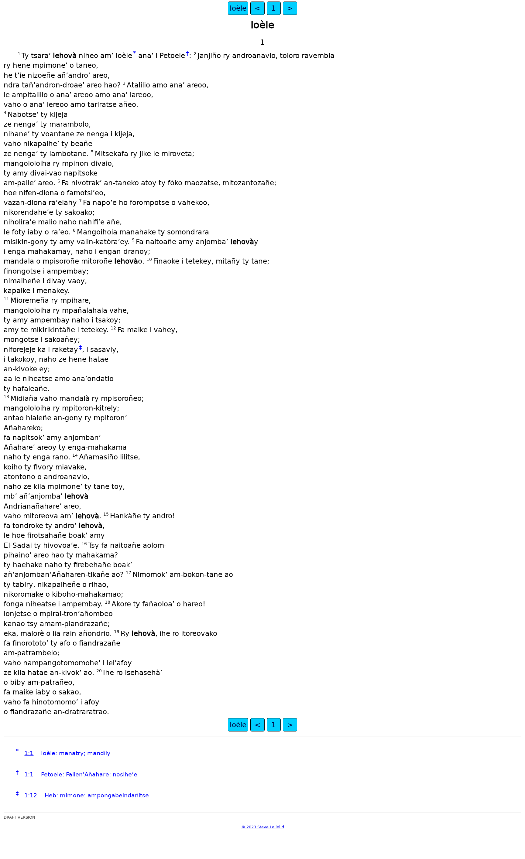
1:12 (30, 795)
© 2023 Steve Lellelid (262, 827)
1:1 (28, 753)
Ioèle (238, 8)
